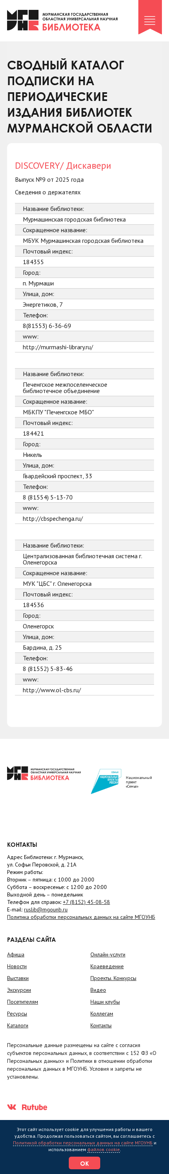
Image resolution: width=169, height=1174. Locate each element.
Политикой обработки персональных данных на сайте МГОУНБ (82, 1143)
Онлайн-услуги (107, 954)
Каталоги (17, 1025)
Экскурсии (19, 989)
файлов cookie (103, 1149)
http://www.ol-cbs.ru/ (52, 690)
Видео (98, 989)
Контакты (101, 1025)
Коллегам (101, 1013)
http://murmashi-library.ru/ (58, 347)
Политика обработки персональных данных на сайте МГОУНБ (81, 917)
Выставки (18, 978)
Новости (17, 966)
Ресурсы (17, 1013)
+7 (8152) (86, 902)
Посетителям (22, 1001)
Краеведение (107, 966)
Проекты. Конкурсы (113, 978)
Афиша (15, 954)
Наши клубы (105, 1001)
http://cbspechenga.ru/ (53, 518)
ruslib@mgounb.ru (46, 909)
